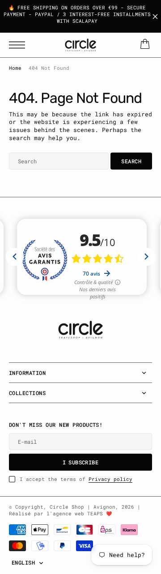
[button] (19, 45)
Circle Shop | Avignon (82, 507)
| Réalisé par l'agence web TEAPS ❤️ (74, 510)
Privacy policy (110, 479)
